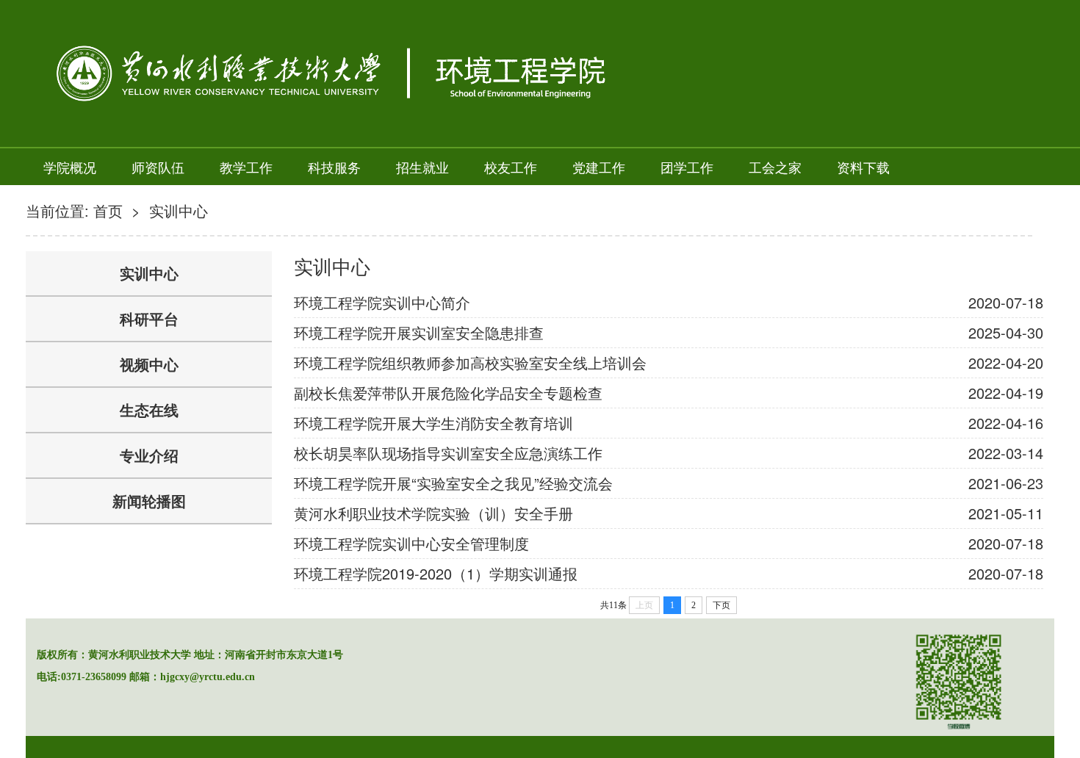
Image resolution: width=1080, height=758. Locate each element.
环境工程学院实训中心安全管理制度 (411, 543)
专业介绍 (149, 455)
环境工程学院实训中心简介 (382, 302)
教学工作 (246, 166)
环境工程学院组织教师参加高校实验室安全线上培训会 (470, 362)
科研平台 (149, 318)
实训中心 (178, 210)
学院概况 (70, 166)
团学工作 (687, 166)
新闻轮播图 (149, 500)
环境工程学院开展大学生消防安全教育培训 (433, 422)
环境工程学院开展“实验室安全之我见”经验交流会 (453, 483)
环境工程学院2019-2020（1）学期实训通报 (435, 573)
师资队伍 (158, 166)
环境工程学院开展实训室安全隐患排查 (419, 332)
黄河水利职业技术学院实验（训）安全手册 (433, 513)
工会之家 (775, 166)
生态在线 (149, 409)
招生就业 (422, 166)
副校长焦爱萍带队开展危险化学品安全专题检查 (448, 392)
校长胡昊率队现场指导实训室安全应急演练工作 (448, 452)
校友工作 (510, 166)
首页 (108, 210)
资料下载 (863, 166)
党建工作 (599, 166)
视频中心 (149, 364)
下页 (721, 605)
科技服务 (334, 166)
